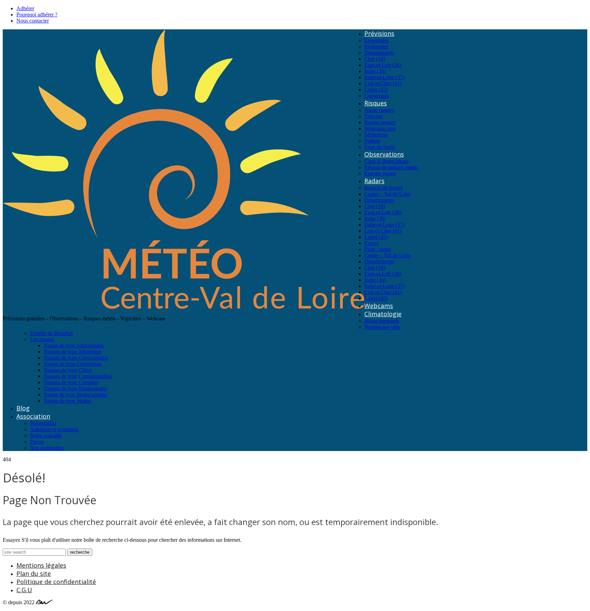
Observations (384, 154)
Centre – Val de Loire (387, 194)
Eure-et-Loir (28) (382, 65)
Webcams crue (380, 128)
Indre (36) (375, 71)
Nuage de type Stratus (67, 401)
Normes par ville (382, 327)
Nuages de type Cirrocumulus (76, 358)
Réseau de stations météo (391, 167)
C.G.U (24, 590)
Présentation (43, 423)
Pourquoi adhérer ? (36, 14)
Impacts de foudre (383, 188)
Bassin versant (379, 122)
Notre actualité (45, 435)
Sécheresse (376, 134)
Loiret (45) (376, 89)
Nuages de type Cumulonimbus (78, 376)
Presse (37, 442)
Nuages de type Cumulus (71, 382)
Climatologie (383, 314)
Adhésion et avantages (54, 429)
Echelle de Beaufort (51, 333)
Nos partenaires (47, 448)
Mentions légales (41, 565)
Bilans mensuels (381, 321)
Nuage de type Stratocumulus (75, 394)
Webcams (378, 306)
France (371, 243)
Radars (374, 181)
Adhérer (25, 8)
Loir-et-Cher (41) (383, 83)
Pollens (372, 141)
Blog (23, 408)
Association (33, 416)
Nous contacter (32, 21)
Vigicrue (373, 116)
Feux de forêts (379, 147)
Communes (376, 96)
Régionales (376, 46)
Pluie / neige (377, 249)
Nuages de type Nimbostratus (75, 388)
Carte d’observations (386, 161)
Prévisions (379, 33)
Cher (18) (374, 59)
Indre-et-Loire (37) (384, 77)
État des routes (380, 173)
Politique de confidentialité (56, 582)
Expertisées (376, 40)
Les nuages (42, 339)
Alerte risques (379, 110)
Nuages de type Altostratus (72, 351)
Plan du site (33, 573)
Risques (375, 103)
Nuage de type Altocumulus (74, 345)
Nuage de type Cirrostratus (72, 364)
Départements (379, 53)
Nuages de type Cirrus (68, 370)
